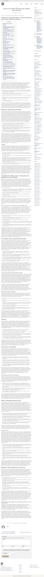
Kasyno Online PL (37, 94)
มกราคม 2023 (36, 190)
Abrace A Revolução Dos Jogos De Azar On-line (9, 54)
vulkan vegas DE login (37, 148)
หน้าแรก (21, 3)
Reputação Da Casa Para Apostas (9, 64)
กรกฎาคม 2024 (36, 173)
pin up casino (36, 129)
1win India (36, 66)
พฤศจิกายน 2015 (37, 199)
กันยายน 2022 (36, 195)
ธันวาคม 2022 (36, 191)
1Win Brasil (36, 63)
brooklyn (36, 55)
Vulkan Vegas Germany (37, 151)
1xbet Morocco (37, 78)
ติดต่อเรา (41, 3)
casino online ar (37, 91)
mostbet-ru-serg (37, 119)
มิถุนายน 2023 (36, 183)
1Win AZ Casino (37, 61)
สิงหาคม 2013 (36, 205)
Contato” (5, 37)
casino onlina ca (37, 90)
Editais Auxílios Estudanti (25, 532)
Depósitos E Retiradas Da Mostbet (8, 24)
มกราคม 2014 (36, 202)
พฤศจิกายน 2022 (37, 192)
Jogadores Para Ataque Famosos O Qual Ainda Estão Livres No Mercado (9, 71)
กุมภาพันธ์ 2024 (36, 180)
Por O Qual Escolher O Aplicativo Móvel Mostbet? (8, 56)
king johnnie (36, 95)
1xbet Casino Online (38, 76)
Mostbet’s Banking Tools (8, 76)
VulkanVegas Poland (38, 154)
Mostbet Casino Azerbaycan (37, 105)
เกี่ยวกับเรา (26, 3)
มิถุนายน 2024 (36, 174)
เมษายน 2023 (36, 185)
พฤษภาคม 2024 (37, 176)
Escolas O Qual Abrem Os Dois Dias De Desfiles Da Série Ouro (8, 78)
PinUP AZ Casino (37, 137)
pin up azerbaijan (37, 126)
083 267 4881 (6, 0)
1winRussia (36, 73)
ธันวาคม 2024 (36, 166)
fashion (39, 55)
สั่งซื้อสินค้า (36, 3)
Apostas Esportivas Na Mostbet (9, 63)
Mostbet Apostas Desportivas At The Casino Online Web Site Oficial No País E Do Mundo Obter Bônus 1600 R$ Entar (40, 40)
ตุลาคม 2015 (36, 201)
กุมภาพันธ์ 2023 (36, 188)
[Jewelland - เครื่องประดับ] (5, 4)
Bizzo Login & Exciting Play (39, 34)
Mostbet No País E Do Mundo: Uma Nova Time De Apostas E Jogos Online (8, 48)
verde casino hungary (36, 145)
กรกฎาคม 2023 (36, 181)
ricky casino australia (36, 140)
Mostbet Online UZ (38, 112)
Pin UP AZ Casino (37, 123)
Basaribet (36, 84)
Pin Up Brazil (36, 128)
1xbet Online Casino (38, 79)
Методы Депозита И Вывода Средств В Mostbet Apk (9, 30)
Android (4, 25)
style (35, 56)
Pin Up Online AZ (37, 132)
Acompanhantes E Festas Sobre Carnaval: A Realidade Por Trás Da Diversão (9, 74)
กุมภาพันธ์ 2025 (36, 163)
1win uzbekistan (37, 71)
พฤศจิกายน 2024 (37, 167)
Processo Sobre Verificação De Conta (9, 69)
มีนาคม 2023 (36, 187)
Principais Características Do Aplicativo (8, 45)
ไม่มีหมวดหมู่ (16, 7)
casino (35, 87)
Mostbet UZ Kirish (37, 118)
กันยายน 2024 (36, 170)
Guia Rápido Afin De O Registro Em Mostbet (9, 32)
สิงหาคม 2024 (36, 172)
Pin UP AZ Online (37, 125)
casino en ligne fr (37, 88)
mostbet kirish (37, 108)
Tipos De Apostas (6, 50)
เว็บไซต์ (23, 546)
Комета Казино (37, 157)
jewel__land (35, 566)
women (38, 56)
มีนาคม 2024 (36, 179)
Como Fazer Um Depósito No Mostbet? (8, 58)
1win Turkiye (36, 70)
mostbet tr (36, 116)
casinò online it (37, 93)
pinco (35, 135)
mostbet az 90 (37, 99)
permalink (24, 523)
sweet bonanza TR (38, 143)
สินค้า (31, 3)
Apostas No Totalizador (7, 38)
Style (35, 142)
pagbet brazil (37, 122)
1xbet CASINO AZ (37, 74)
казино (35, 156)
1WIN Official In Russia (37, 68)
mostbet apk (36, 98)
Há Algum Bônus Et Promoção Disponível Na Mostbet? (8, 67)
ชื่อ (3, 546)
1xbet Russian (37, 81)
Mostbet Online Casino (37, 110)
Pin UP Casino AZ (37, 130)
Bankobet (36, 83)
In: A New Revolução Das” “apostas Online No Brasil (8, 62)
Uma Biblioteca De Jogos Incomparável (7, 60)
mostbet (27, 121)
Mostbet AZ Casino (38, 101)
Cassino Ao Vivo (6, 43)
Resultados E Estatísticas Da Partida (8, 40)
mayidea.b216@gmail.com (35, 567)
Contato (4, 79)
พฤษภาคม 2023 (37, 184)
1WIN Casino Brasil (37, 64)
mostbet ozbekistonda (37, 114)
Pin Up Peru (36, 133)
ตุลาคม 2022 (36, 194)
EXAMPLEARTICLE (40, 18)
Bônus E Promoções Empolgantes (6, 42)
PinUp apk (36, 136)
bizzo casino (36, 86)
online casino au (37, 121)
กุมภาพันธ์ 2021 (36, 198)
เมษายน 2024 (36, 177)
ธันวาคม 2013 (36, 204)
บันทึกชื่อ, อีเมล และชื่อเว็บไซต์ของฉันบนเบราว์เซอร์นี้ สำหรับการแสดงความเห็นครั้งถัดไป (16, 550)
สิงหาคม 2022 (36, 197)
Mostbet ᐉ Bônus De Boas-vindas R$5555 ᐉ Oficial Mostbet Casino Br (40, 47)
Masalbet (36, 97)
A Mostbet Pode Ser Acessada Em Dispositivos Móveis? (9, 52)
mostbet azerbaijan (38, 102)
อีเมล (13, 546)
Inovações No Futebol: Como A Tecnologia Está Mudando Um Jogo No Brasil (8, 27)
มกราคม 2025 (36, 165)
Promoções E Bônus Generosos (9, 35)
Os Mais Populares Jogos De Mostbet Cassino (8, 34)
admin (21, 12)
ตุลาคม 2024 (36, 169)
